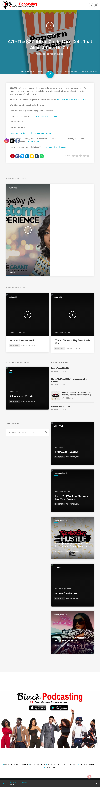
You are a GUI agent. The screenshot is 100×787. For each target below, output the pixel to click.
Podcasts (40, 71)
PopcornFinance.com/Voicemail (43, 116)
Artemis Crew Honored (60, 406)
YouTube (40, 133)
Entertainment (61, 520)
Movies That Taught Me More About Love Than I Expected (70, 380)
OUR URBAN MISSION (87, 764)
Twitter (23, 133)
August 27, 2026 (73, 349)
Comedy (58, 539)
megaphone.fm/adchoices (55, 147)
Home (22, 71)
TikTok (48, 133)
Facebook (31, 133)
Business (30, 71)
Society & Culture (63, 332)
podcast (40, 54)
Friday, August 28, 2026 (60, 368)
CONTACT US (50, 767)
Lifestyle (58, 426)
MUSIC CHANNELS (37, 764)
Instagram (14, 133)
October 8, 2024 (56, 54)
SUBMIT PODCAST (54, 764)
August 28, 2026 (58, 371)
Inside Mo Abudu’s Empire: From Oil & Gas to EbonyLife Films (73, 639)
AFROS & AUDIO (70, 764)
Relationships (60, 473)
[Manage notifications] (89, 777)
